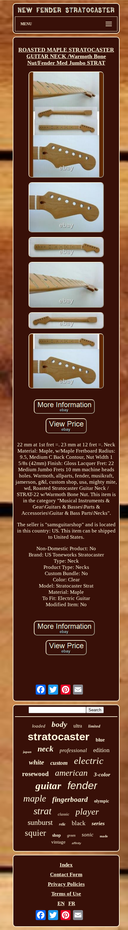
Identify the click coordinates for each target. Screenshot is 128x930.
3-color (102, 774)
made (104, 836)
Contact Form (66, 874)
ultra (77, 725)
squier (35, 833)
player (87, 811)
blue (100, 739)
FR (71, 903)
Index (66, 865)
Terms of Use (66, 894)
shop (56, 835)
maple (34, 798)
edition (101, 750)
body (59, 724)
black (78, 823)
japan (27, 752)
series (98, 823)
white (36, 762)
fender (82, 785)
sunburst (40, 822)
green (71, 835)
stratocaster (58, 736)
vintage (58, 841)
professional (73, 750)
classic (63, 814)
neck (45, 748)
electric (88, 760)
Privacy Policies (66, 884)
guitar (48, 785)
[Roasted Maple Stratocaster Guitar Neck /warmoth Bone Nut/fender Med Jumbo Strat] (66, 125)
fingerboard (70, 799)
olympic (101, 801)
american (71, 773)
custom (59, 763)
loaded (38, 725)
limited (94, 726)
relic (62, 824)
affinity (76, 843)
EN (61, 903)
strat (43, 810)
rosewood (35, 774)
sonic (88, 835)
